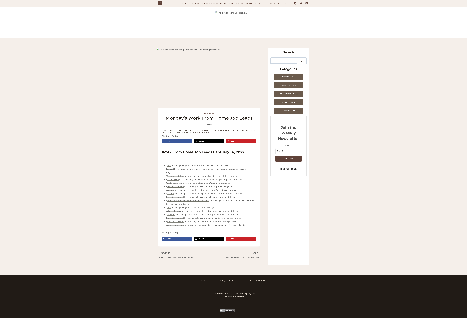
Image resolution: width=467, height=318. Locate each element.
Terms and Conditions (253, 280)
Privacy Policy (217, 280)
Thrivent (170, 214)
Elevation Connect (175, 186)
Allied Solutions (173, 211)
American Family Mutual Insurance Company (187, 200)
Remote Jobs (226, 3)
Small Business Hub (271, 3)
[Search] (302, 61)
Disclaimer (233, 280)
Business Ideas (253, 3)
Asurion (170, 190)
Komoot (170, 169)
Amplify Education (175, 225)
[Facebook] (295, 3)
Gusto (169, 183)
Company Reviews (209, 3)
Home (184, 3)
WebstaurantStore (175, 176)
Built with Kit (288, 169)
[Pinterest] (306, 3)
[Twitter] (300, 3)
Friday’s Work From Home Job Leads (175, 255)
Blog (284, 3)
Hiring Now (194, 3)
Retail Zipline (172, 179)
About (204, 280)
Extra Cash (239, 3)
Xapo (168, 165)
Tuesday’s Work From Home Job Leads (242, 255)
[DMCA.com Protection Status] (233, 310)
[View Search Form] (160, 3)
